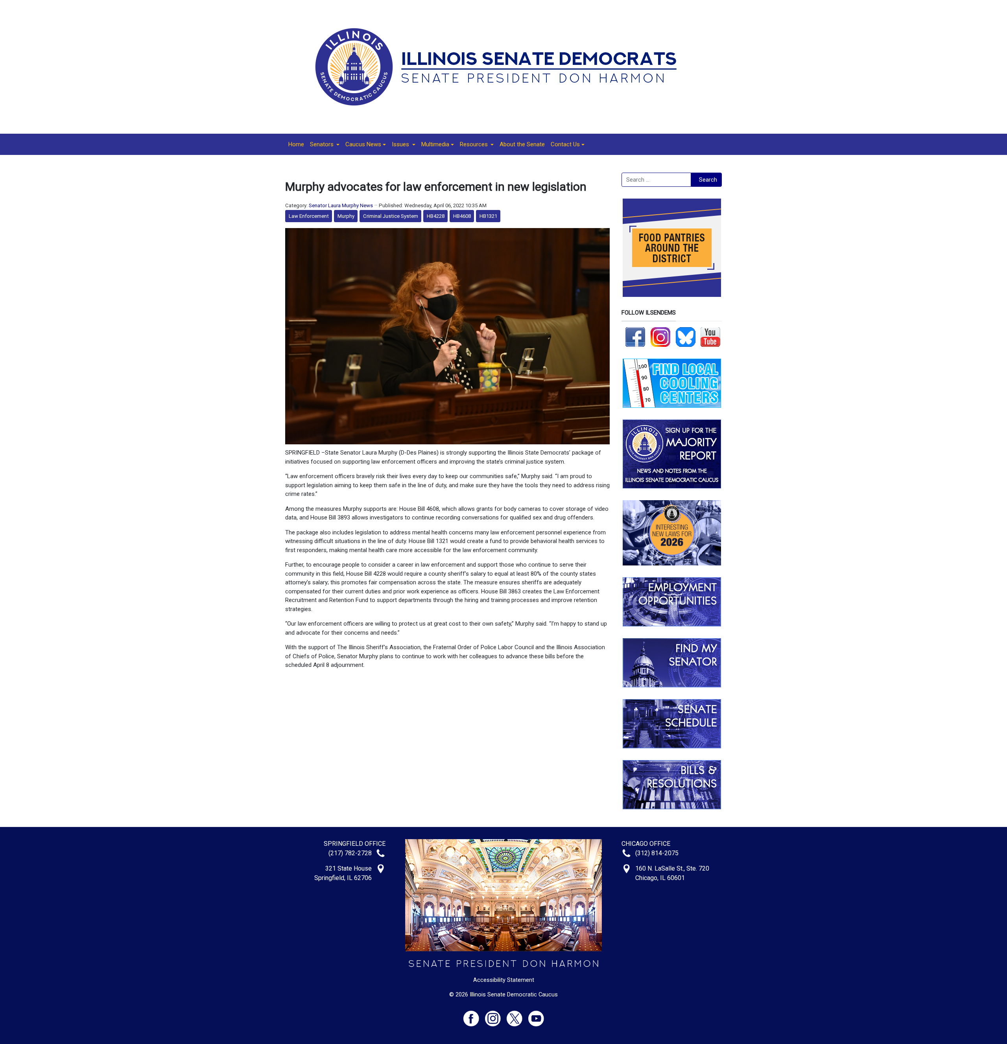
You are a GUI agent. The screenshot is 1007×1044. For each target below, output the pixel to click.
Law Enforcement (309, 216)
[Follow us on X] (517, 1015)
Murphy (346, 216)
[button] (325, 144)
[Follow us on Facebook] (635, 336)
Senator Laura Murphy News (341, 205)
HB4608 (462, 216)
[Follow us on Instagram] (660, 336)
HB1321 (488, 216)
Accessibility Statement (503, 979)
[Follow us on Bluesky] (685, 336)
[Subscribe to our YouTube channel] (710, 336)
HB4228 (435, 216)
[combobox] (656, 180)
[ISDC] (500, 66)
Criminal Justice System (390, 216)
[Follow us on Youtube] (536, 1015)
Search (708, 179)
